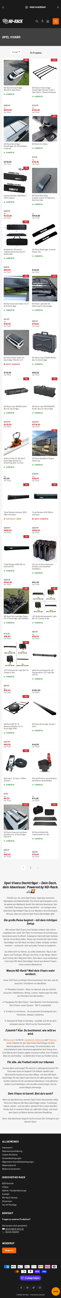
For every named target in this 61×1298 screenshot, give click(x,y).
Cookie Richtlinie (10, 1154)
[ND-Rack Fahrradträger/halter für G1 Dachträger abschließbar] (16, 601)
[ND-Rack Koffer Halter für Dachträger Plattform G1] (16, 342)
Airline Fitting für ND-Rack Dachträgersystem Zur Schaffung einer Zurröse (14, 460)
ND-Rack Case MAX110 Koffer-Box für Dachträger (15, 407)
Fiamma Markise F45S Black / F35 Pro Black (15, 196)
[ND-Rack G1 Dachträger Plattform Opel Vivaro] (16, 72)
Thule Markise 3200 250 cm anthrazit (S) (14, 565)
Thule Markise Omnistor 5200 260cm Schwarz (15, 513)
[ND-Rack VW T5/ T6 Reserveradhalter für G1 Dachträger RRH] (16, 709)
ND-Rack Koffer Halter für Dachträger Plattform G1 (14, 359)
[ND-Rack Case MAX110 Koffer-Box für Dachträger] (16, 391)
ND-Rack (25, 1295)
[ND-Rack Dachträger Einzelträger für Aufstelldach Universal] (16, 129)
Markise (53, 1040)
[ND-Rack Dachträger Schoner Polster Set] (44, 234)
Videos (5, 1187)
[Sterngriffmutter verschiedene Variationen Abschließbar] (44, 763)
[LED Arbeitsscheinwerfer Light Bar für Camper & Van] (44, 601)
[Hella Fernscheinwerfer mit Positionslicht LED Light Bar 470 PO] (44, 655)
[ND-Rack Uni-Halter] (44, 129)
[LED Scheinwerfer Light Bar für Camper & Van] (16, 655)
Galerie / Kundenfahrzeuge (14, 1190)
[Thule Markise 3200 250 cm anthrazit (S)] (16, 549)
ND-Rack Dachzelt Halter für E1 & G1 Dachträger (16, 305)
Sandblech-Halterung (34, 1040)
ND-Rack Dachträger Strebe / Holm (44, 725)
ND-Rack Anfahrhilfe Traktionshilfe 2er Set (40, 833)
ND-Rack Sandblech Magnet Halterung (43, 459)
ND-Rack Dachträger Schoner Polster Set (44, 250)
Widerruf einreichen (11, 1169)
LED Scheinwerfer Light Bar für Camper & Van (16, 671)
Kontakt (5, 1194)
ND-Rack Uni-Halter (40, 144)
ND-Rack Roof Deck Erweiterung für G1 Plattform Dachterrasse (43, 197)
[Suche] (37, 21)
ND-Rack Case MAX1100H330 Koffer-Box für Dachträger (43, 407)
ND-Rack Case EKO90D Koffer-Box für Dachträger (44, 359)
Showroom (7, 1201)
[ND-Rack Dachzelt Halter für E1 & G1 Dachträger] (16, 288)
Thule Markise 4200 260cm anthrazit (42, 513)
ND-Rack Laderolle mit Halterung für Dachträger (42, 305)
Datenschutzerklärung (12, 1151)
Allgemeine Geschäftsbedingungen (18, 1161)
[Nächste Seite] (38, 868)
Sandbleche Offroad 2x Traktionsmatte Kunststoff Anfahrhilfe (14, 251)
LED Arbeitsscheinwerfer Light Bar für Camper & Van (44, 617)
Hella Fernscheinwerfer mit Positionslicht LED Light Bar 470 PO (43, 672)
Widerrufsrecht (9, 1165)
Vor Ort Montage (9, 1204)
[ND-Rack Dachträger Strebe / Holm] (44, 709)
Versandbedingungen (11, 1158)
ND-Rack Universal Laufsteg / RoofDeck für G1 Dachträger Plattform (15, 834)
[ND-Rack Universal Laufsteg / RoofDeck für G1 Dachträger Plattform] (16, 817)
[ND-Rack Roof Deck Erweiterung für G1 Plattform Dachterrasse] (44, 180)
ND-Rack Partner (10, 1197)
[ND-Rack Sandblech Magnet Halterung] (44, 443)
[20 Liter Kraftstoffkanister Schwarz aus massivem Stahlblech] (44, 549)
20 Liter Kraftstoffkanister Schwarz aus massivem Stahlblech (42, 566)
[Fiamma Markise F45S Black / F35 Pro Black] (16, 180)
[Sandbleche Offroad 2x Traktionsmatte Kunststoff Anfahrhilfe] (16, 234)
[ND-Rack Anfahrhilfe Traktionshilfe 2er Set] (44, 817)
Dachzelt (10, 1040)
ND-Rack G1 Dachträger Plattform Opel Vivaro (13, 89)
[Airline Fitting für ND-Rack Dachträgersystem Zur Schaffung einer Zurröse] (16, 443)
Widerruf (9, 1250)
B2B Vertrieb (7, 1183)
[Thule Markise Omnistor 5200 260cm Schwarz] (16, 497)
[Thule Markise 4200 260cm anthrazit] (44, 497)
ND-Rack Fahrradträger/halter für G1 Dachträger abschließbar (16, 617)
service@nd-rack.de (14, 1228)
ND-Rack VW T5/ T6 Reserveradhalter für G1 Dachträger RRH (13, 726)
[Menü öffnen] (56, 21)
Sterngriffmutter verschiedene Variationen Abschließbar (44, 779)
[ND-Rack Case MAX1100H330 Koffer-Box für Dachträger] (44, 391)
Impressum (7, 1147)
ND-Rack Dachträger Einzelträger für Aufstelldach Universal (15, 146)
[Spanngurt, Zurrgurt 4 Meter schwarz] (16, 763)
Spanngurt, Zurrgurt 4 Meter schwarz (15, 779)
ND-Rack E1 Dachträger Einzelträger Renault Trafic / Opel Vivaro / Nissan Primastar (44, 90)
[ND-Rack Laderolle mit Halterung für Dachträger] (44, 288)
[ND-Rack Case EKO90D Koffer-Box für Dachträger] (44, 342)
